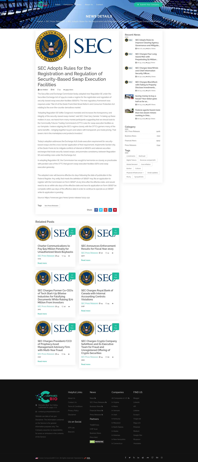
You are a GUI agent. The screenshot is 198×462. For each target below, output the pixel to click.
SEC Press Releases (55, 21)
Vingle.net (137, 419)
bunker (129, 168)
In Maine (115, 406)
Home (57, 4)
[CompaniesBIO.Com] (41, 4)
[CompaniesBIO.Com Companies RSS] (128, 398)
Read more (42, 263)
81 (64, 354)
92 (58, 256)
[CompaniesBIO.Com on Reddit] (143, 457)
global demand (131, 164)
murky (128, 177)
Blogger (136, 398)
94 (108, 303)
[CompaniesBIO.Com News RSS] (95, 398)
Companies (68, 4)
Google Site (137, 435)
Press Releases (130, 145)
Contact (99, 4)
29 (102, 303)
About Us (89, 4)
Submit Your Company (149, 4)
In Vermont (116, 410)
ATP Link (71, 428)
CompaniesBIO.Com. (51, 458)
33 (58, 306)
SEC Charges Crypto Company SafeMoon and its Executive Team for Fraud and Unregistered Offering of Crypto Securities (99, 347)
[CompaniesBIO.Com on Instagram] (162, 457)
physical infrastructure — (135, 173)
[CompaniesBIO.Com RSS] (134, 457)
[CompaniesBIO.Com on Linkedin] (138, 457)
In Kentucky (116, 419)
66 (108, 357)
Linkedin (136, 402)
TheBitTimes (94, 425)
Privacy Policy (73, 410)
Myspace (136, 439)
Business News (130, 136)
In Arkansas (116, 435)
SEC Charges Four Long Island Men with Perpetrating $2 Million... (146, 57)
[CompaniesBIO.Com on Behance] (157, 457)
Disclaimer (72, 415)
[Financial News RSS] (102, 410)
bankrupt (142, 156)
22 (108, 253)
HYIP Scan (94, 429)
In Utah (114, 415)
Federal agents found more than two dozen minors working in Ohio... (147, 113)
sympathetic (139, 177)
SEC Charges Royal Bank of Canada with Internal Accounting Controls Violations (97, 295)
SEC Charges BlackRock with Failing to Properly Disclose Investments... (146, 85)
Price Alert (94, 437)
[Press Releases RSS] (102, 415)
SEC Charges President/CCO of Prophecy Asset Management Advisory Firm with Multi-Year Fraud (55, 346)
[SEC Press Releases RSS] (106, 402)
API (134, 406)
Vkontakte (137, 443)
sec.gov (54, 416)
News (79, 4)
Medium (136, 431)
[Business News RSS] (102, 406)
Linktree (136, 410)
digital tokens (131, 160)
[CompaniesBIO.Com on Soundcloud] (147, 457)
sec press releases (51, 205)
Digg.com (137, 423)
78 (102, 253)
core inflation (146, 164)
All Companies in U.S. (120, 398)
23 (65, 256)
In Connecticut (117, 443)
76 (65, 306)
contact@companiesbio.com (49, 411)
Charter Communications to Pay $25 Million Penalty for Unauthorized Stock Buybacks (55, 248)
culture (138, 168)
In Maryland (116, 423)
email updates (153, 173)
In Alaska (115, 431)
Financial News (130, 141)
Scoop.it (136, 415)
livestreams (130, 156)
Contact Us (72, 402)
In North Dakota (117, 427)
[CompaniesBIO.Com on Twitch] (152, 457)
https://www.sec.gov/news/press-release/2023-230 (67, 198)
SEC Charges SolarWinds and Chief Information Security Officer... (146, 71)
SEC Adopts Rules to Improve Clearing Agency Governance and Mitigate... (147, 43)
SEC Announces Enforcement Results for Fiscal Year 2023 (98, 247)
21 (58, 354)
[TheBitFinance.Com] (87, 458)
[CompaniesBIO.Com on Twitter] (130, 457)
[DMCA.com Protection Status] (97, 442)
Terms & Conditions (75, 406)
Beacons (71, 432)
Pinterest (136, 427)
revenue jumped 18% (148, 160)
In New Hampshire (118, 439)
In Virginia (115, 402)
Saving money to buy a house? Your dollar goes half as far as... (146, 99)
